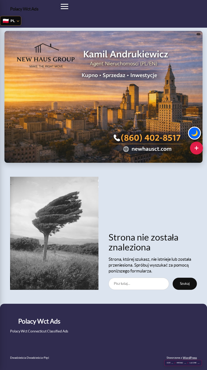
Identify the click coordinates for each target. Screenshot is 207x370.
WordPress (190, 357)
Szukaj (185, 284)
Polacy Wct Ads (24, 9)
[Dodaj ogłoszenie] (196, 148)
